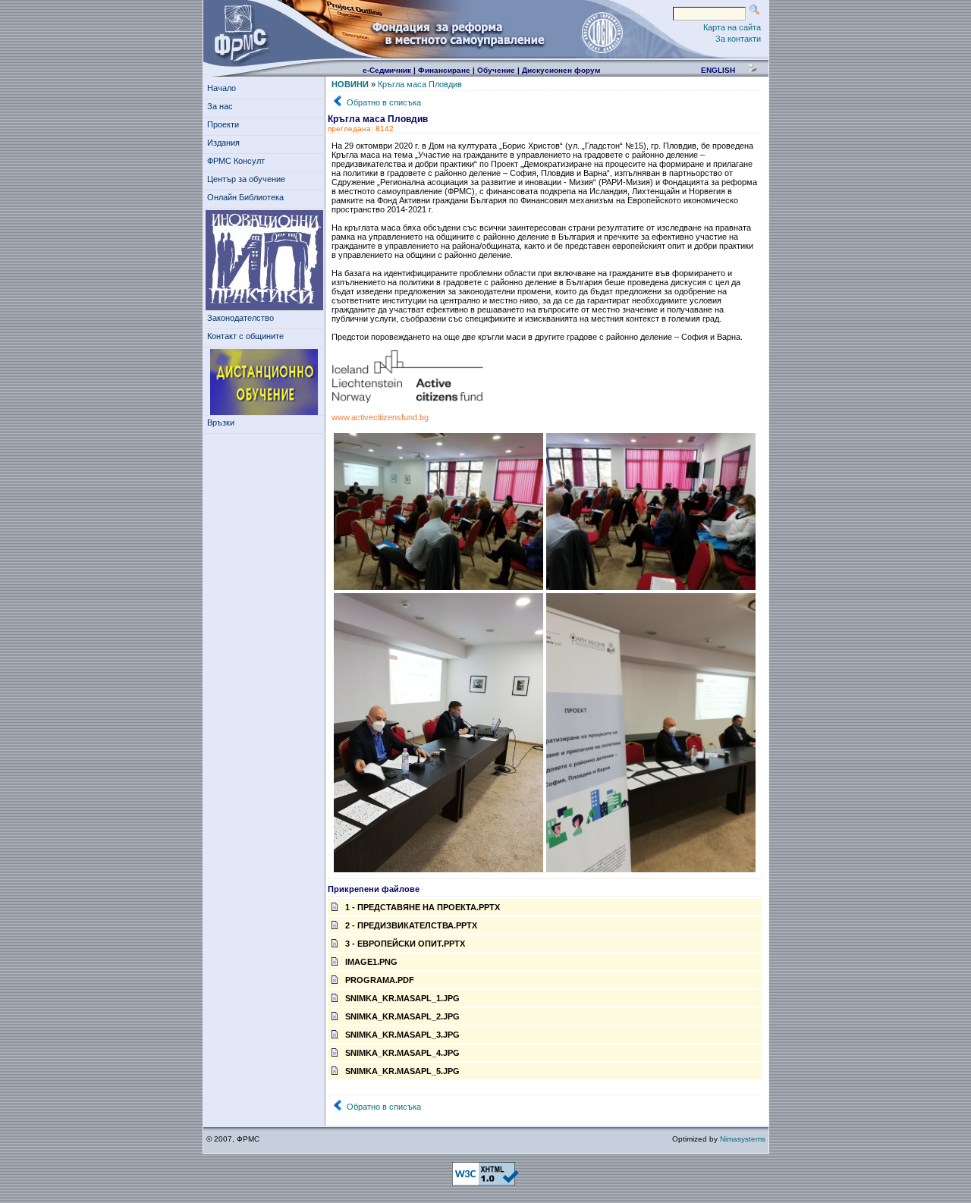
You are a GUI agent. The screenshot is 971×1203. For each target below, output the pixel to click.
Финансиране (444, 70)
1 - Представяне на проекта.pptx (422, 907)
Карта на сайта (732, 27)
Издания (223, 142)
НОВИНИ (350, 84)
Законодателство (240, 317)
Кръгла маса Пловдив (420, 84)
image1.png (371, 961)
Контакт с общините (245, 336)
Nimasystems (742, 1139)
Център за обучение (246, 179)
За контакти (738, 38)
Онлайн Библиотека (245, 197)
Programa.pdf (379, 980)
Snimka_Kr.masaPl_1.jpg (402, 998)
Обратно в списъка (384, 102)
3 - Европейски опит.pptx (405, 943)
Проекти (223, 124)
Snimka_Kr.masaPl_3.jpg (402, 1034)
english (718, 70)
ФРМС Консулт (236, 160)
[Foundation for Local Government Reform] (238, 32)
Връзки (220, 422)
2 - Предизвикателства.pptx (411, 925)
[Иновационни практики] (264, 260)
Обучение (496, 70)
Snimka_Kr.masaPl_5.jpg (402, 1071)
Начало (221, 88)
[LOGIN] (601, 32)
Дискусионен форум (561, 70)
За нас (220, 106)
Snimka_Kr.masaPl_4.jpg (402, 1052)
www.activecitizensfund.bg (380, 417)
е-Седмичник (387, 70)
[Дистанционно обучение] (264, 382)
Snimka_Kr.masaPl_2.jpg (402, 1016)
